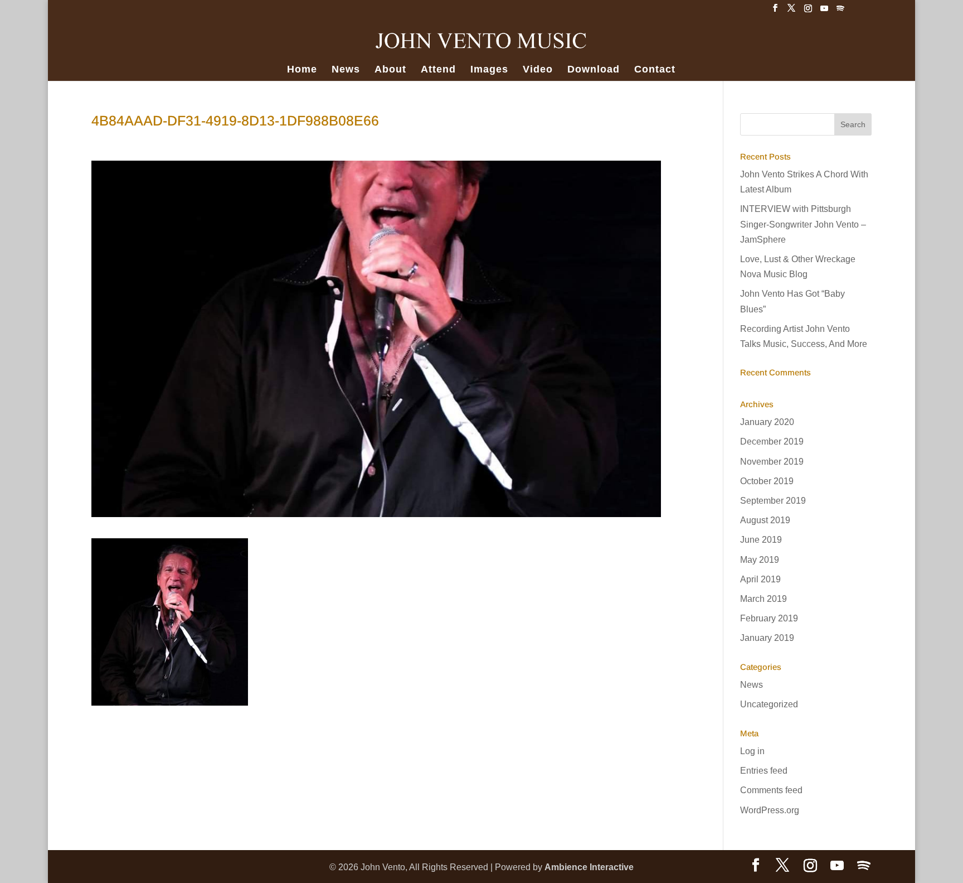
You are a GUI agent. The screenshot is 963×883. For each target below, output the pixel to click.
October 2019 (767, 481)
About (390, 70)
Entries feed (763, 770)
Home (302, 70)
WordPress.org (769, 810)
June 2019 (761, 539)
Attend (438, 70)
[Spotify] (840, 11)
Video (538, 70)
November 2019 (772, 461)
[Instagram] (808, 11)
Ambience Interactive (589, 867)
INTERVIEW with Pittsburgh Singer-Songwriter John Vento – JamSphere (803, 224)
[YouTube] (824, 11)
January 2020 (767, 422)
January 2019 (767, 638)
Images (489, 70)
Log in (752, 751)
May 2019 (759, 559)
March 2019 (763, 599)
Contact (654, 70)
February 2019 (769, 618)
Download (593, 70)
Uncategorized (769, 704)
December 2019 (772, 441)
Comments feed (771, 790)
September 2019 (773, 500)
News (346, 70)
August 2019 (765, 520)
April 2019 (760, 579)
